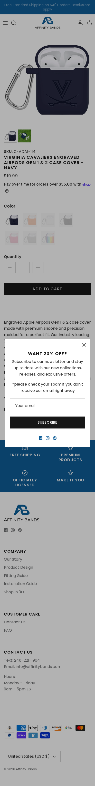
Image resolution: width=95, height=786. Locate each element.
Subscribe (47, 422)
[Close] (84, 344)
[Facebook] (40, 438)
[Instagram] (47, 438)
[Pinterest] (55, 438)
